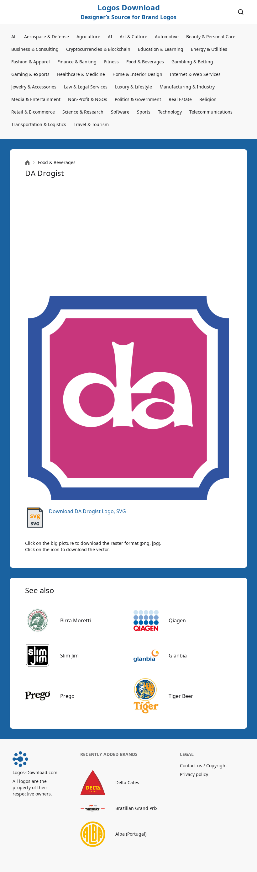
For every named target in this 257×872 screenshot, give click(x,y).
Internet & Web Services (195, 74)
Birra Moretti (75, 620)
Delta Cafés (127, 782)
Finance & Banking (77, 62)
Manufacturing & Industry (187, 87)
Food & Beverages (145, 62)
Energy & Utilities (209, 49)
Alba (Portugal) (130, 834)
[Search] (240, 12)
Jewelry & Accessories (33, 87)
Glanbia (178, 655)
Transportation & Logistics (38, 124)
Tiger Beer (181, 696)
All (14, 37)
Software (120, 112)
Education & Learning (160, 49)
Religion (208, 99)
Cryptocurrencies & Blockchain (98, 49)
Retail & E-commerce (33, 112)
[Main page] (27, 162)
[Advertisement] (128, 237)
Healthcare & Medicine (81, 74)
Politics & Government (138, 99)
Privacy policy (194, 774)
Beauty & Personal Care (210, 37)
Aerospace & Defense (46, 37)
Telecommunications (211, 112)
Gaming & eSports (30, 74)
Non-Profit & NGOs (87, 99)
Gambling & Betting (192, 62)
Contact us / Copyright (203, 765)
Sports (143, 112)
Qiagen (177, 620)
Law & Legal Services (86, 87)
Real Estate (180, 99)
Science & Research (82, 112)
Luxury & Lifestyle (133, 87)
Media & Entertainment (35, 99)
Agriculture (88, 37)
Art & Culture (133, 37)
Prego (67, 696)
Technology (170, 112)
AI (110, 37)
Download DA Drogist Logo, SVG (87, 511)
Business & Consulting (35, 49)
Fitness (111, 62)
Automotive (167, 37)
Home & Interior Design (137, 74)
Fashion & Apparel (30, 62)
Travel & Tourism (91, 124)
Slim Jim (69, 655)
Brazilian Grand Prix (136, 808)
